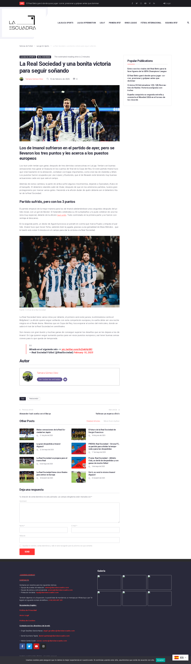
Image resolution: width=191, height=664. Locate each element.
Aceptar (160, 660)
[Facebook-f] (132, 3)
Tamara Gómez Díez (34, 79)
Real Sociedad (44, 57)
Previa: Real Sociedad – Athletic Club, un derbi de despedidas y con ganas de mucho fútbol (103, 460)
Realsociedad (33, 398)
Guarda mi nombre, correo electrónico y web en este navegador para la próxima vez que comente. (57, 546)
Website (22, 536)
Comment (23, 501)
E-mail (74, 526)
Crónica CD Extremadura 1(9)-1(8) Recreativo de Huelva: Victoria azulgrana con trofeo (146, 87)
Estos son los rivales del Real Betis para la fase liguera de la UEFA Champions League (146, 70)
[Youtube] (145, 3)
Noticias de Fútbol (26, 46)
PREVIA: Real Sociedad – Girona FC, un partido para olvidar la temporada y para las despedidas (103, 446)
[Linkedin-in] (154, 3)
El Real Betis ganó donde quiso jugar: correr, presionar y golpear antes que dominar (146, 78)
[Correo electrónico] (65, 379)
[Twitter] (137, 3)
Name (22, 526)
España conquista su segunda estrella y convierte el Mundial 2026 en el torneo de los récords (146, 97)
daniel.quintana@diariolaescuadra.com (54, 636)
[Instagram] (141, 3)
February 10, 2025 (83, 352)
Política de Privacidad (28, 610)
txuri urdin (61, 215)
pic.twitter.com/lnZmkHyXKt (77, 349)
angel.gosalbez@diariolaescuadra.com (59, 631)
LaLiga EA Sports (43, 46)
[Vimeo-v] (150, 3)
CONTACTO (24, 580)
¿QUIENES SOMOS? (27, 575)
